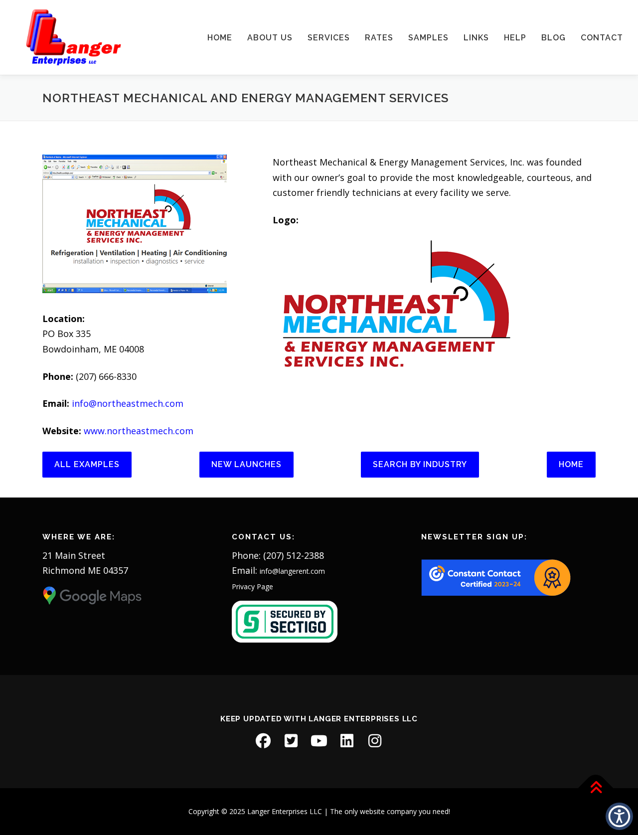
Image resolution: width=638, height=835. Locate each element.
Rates (379, 37)
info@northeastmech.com (127, 403)
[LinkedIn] (346, 740)
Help (515, 37)
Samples (428, 37)
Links (476, 37)
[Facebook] (263, 740)
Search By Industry (420, 464)
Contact (602, 37)
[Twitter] (291, 740)
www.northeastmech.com (138, 431)
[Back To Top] (596, 788)
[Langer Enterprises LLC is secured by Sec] (284, 621)
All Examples (87, 464)
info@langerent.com (292, 571)
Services (329, 37)
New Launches (246, 464)
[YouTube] (319, 740)
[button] (619, 816)
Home (219, 37)
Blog (553, 37)
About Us (270, 37)
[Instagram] (374, 740)
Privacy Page (252, 586)
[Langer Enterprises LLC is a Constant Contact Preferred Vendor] (496, 577)
